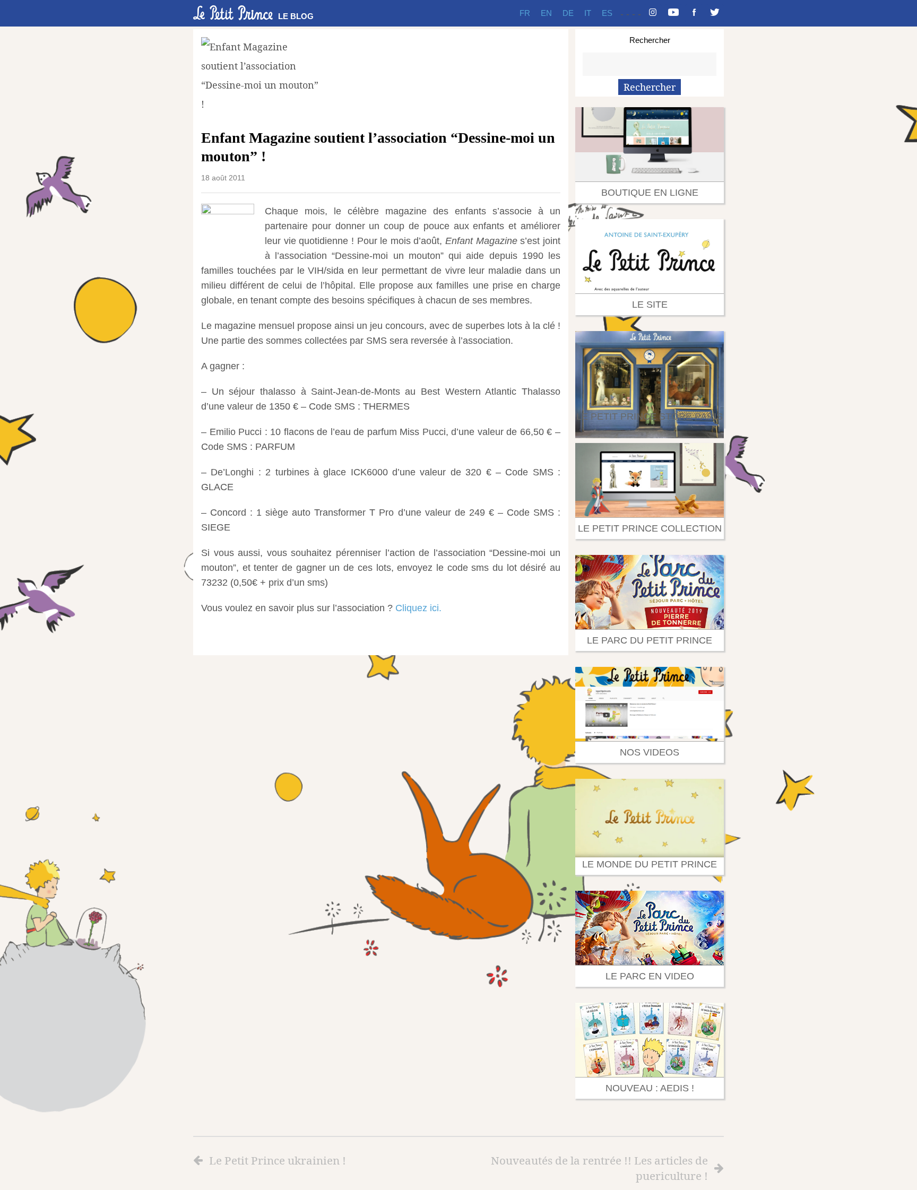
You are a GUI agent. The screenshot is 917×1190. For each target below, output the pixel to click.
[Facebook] (694, 13)
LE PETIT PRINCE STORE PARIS (649, 416)
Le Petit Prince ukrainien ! (277, 1160)
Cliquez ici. (418, 608)
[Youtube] (673, 13)
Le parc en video (649, 976)
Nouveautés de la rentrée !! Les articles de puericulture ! (599, 1168)
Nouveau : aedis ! (649, 1088)
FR (525, 13)
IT (587, 13)
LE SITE (650, 304)
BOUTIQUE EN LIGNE (649, 192)
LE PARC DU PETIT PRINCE (649, 640)
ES (607, 13)
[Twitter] (715, 13)
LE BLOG (296, 16)
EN (546, 13)
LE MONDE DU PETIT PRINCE (649, 864)
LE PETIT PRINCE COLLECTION (650, 528)
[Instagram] (653, 13)
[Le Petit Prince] (233, 12)
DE (568, 13)
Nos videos (649, 752)
